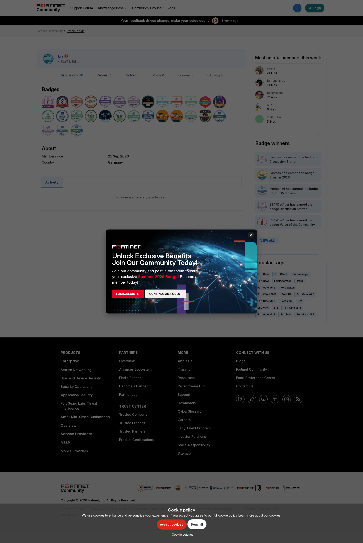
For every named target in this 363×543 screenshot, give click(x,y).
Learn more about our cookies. (259, 515)
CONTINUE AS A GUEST (165, 293)
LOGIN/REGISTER (128, 293)
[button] (181, 534)
